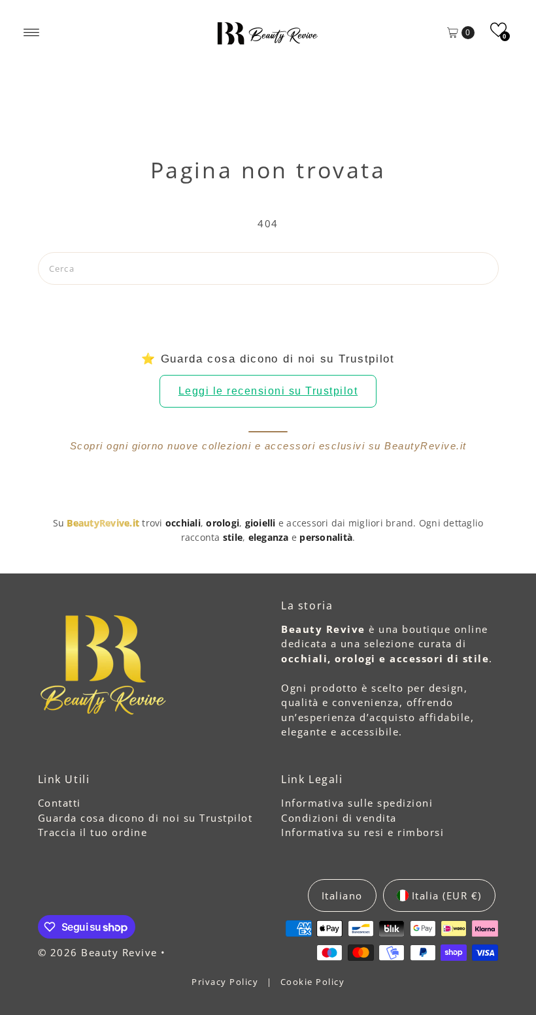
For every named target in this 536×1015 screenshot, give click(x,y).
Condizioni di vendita (339, 817)
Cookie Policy (312, 982)
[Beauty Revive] (268, 33)
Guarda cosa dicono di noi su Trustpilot (145, 817)
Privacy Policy (226, 982)
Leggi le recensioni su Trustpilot (268, 390)
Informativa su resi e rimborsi (362, 832)
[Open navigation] (32, 32)
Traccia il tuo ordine (93, 832)
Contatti (59, 802)
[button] (498, 30)
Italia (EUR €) (447, 895)
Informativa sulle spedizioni (357, 802)
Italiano (342, 895)
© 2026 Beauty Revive (99, 952)
